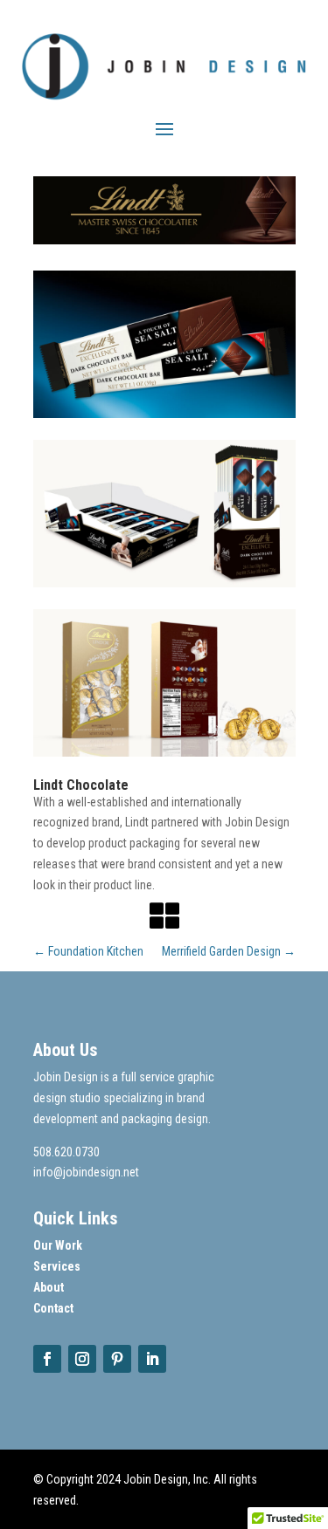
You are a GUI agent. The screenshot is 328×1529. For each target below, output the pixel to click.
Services (56, 1266)
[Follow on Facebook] (47, 1359)
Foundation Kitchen (88, 951)
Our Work (57, 1245)
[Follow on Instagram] (82, 1359)
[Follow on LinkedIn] (152, 1359)
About (48, 1287)
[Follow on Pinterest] (117, 1359)
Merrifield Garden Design (229, 951)
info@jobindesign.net (86, 1172)
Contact (53, 1308)
